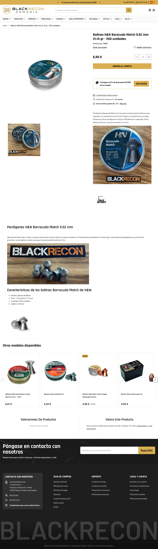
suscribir (147, 450)
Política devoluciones (100, 494)
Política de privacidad (138, 498)
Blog (127, 19)
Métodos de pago (61, 490)
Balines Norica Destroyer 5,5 (131, 394)
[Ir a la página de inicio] (23, 10)
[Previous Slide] (2, 380)
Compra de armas (99, 482)
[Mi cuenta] (149, 10)
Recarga (93, 19)
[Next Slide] (155, 380)
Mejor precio (59, 503)
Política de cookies (137, 494)
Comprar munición (99, 486)
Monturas (46, 19)
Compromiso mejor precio (107, 95)
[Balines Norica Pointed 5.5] (60, 371)
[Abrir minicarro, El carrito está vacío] (154, 10)
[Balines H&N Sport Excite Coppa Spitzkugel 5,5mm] (98, 371)
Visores (59, 19)
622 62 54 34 (142, 2)
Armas (6, 19)
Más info (123, 103)
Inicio (5, 25)
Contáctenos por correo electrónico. (25, 505)
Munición (18, 19)
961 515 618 (129, 2)
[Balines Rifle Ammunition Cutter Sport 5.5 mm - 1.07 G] (21, 371)
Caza (117, 19)
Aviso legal (134, 490)
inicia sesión (142, 426)
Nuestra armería (60, 482)
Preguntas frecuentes (101, 490)
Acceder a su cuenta (138, 482)
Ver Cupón (141, 83)
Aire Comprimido (76, 19)
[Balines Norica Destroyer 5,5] (137, 371)
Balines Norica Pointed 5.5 (54, 394)
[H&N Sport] (102, 199)
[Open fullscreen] (45, 75)
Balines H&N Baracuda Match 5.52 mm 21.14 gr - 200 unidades (35, 25)
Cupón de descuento (62, 498)
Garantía (57, 494)
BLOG (56, 507)
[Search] (129, 10)
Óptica (106, 19)
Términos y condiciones (139, 486)
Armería (32, 19)
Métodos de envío (61, 486)
